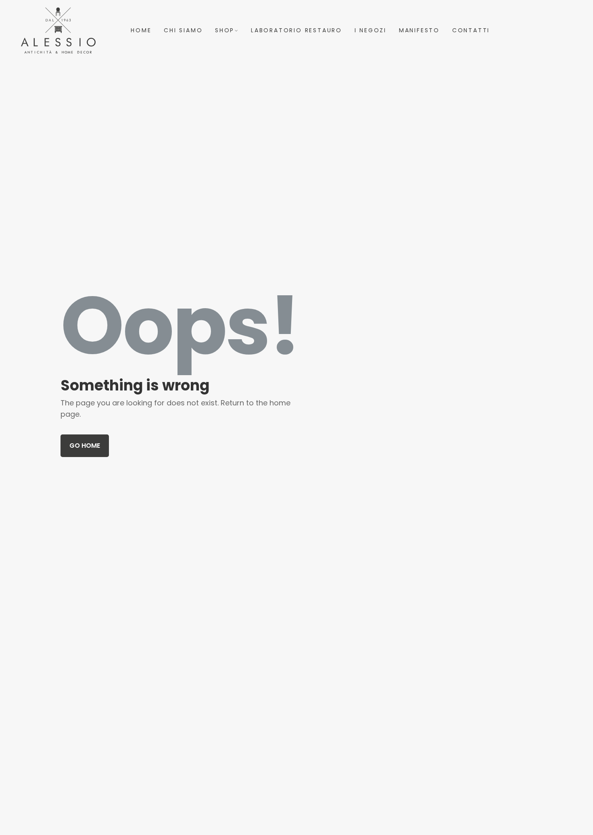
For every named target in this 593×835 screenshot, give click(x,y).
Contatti (471, 30)
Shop (224, 30)
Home (141, 30)
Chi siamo (183, 30)
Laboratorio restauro (296, 30)
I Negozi (370, 30)
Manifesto (419, 30)
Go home (84, 445)
